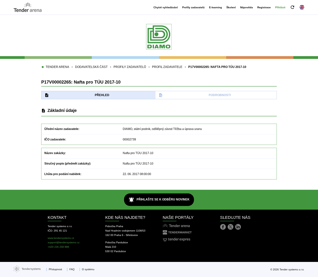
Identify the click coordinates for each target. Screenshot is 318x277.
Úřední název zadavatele (61, 128)
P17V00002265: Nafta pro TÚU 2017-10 (217, 66)
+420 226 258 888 (58, 246)
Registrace (264, 7)
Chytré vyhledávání (165, 7)
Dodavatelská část (91, 66)
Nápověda (246, 7)
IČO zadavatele (54, 139)
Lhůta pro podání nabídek (62, 174)
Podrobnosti (194, 95)
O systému (88, 269)
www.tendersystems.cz (61, 238)
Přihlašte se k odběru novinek (159, 200)
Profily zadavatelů (193, 7)
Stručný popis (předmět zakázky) (67, 163)
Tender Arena (57, 66)
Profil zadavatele (167, 66)
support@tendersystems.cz (64, 242)
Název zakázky (54, 153)
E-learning (215, 7)
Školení (231, 7)
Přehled (77, 95)
